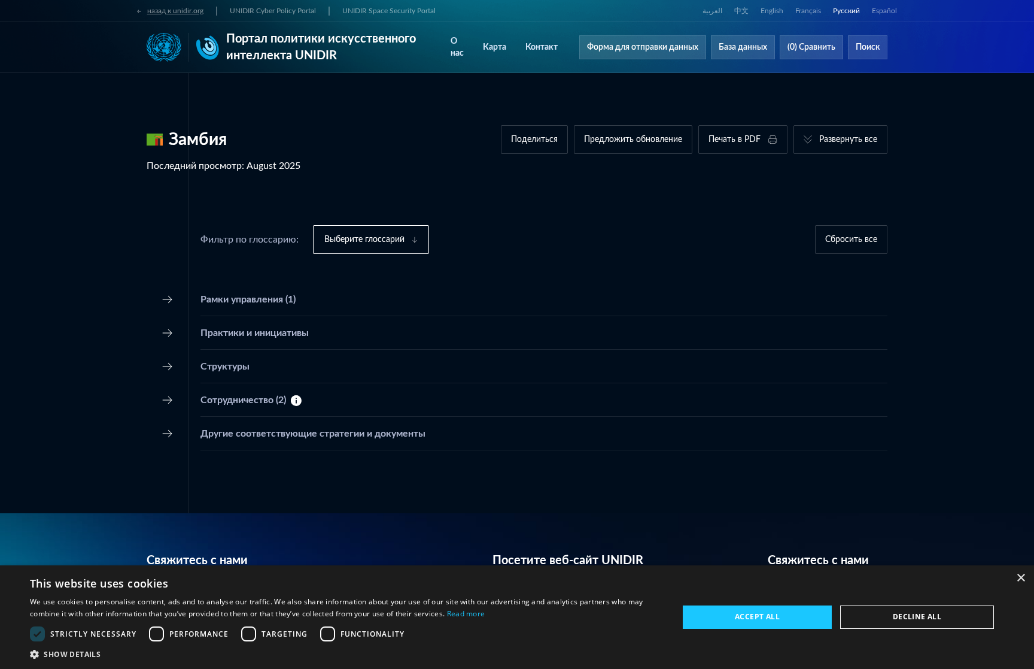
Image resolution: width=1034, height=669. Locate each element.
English (772, 10)
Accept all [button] (757, 617)
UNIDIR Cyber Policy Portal (273, 10)
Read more (466, 614)
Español (884, 10)
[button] (344, 654)
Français (808, 10)
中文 (741, 10)
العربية (712, 10)
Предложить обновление (633, 139)
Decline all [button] (917, 617)
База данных (743, 47)
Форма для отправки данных (642, 47)
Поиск (868, 47)
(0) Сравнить (811, 47)
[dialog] (517, 617)
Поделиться (534, 139)
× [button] (1020, 578)
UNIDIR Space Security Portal (389, 10)
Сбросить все (851, 239)
